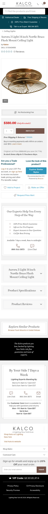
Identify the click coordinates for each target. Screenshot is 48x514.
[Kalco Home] (24, 4)
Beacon (40, 179)
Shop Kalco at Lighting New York (13, 436)
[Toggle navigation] (4, 4)
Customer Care (9, 454)
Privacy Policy (13, 486)
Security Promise (13, 490)
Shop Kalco (7, 448)
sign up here (16, 171)
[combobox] (24, 11)
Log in (3, 169)
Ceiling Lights (9, 31)
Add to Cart (30, 131)
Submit (41, 469)
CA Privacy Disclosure (35, 486)
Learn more (17, 144)
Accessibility (35, 490)
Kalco (6, 45)
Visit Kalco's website (12, 442)
